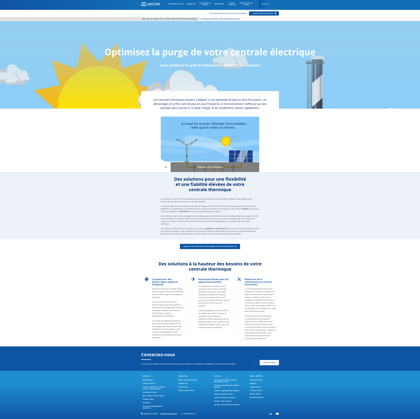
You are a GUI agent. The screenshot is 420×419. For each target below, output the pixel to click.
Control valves (149, 383)
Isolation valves (150, 392)
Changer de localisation (168, 414)
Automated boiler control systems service (225, 381)
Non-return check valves (154, 396)
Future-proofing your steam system (226, 386)
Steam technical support (225, 397)
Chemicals (182, 383)
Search (270, 4)
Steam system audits (223, 394)
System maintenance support (227, 404)
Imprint (253, 383)
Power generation (186, 390)
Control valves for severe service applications (154, 388)
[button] (210, 144)
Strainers (147, 403)
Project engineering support (226, 390)
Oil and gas (183, 387)
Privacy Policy (256, 390)
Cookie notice (256, 380)
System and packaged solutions (152, 407)
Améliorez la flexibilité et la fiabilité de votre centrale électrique (169, 19)
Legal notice (255, 387)
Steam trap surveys (223, 401)
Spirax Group (255, 394)
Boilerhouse (148, 380)
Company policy (257, 397)
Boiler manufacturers (188, 380)
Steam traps (148, 399)
